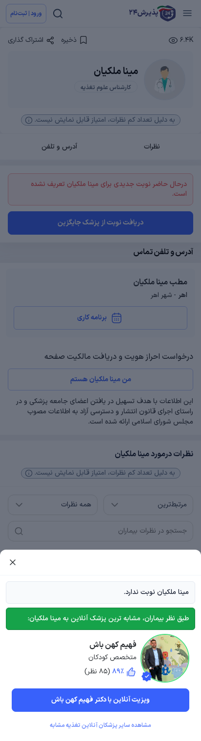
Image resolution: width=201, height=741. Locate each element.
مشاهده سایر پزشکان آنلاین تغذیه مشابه (100, 725)
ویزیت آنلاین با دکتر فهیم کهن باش (100, 700)
